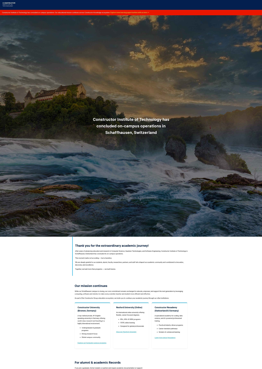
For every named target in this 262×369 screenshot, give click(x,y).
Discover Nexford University (126, 332)
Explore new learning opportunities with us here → (129, 12)
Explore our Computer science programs (92, 343)
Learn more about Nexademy (165, 338)
